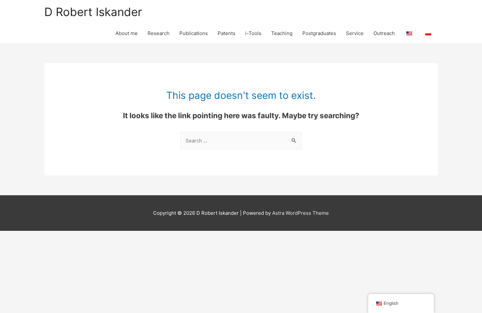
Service (355, 33)
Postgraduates (319, 33)
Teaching (281, 33)
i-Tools (253, 33)
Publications (193, 33)
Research (159, 33)
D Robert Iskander (93, 12)
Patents (226, 33)
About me (126, 33)
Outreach (384, 33)
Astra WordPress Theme (300, 213)
